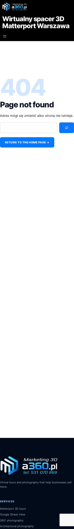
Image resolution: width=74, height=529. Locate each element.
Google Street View (12, 514)
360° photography (11, 520)
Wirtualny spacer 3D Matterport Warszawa (35, 22)
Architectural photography (17, 526)
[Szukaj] (66, 127)
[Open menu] (4, 36)
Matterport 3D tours (13, 508)
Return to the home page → (27, 142)
